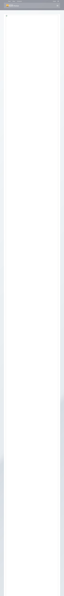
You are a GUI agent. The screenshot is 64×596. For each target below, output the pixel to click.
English (54, 1)
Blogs (14, 1)
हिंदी (58, 1)
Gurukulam (19, 1)
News (9, 1)
